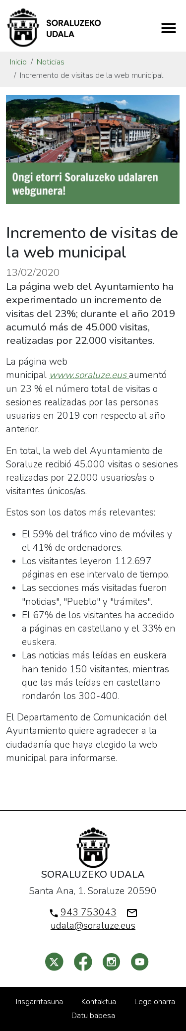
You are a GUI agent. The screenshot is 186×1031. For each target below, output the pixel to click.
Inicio (18, 62)
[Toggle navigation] (168, 27)
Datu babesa (93, 1015)
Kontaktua (98, 1001)
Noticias (50, 62)
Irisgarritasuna (39, 1001)
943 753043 (89, 912)
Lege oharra (154, 1001)
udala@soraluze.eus (93, 925)
